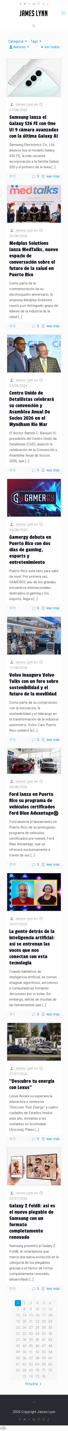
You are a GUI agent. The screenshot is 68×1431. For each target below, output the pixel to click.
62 (24, 1364)
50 (24, 1352)
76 (44, 1376)
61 (18, 1364)
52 (37, 1352)
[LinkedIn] (34, 3)
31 (18, 1334)
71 (44, 1370)
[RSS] (43, 3)
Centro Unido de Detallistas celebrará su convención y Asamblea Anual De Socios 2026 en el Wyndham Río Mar (31, 409)
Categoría (15, 41)
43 (18, 1346)
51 (31, 1352)
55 (18, 1358)
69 (31, 1370)
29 (44, 1327)
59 (44, 1358)
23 (44, 1321)
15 (31, 1315)
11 (44, 1309)
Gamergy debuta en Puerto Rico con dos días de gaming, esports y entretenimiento (30, 549)
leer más (53, 176)
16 (37, 1315)
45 (31, 1346)
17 (44, 1315)
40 (37, 1340)
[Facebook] (20, 3)
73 (24, 1376)
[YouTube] (29, 3)
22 (37, 1321)
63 (31, 1364)
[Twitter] (25, 3)
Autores (19, 47)
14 (24, 1315)
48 (50, 1346)
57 (31, 1358)
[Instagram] (38, 3)
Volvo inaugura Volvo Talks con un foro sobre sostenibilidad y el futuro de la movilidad (33, 684)
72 (50, 1370)
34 (37, 1334)
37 (18, 1340)
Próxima (31, 1384)
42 (50, 1340)
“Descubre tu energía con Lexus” (31, 1084)
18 (50, 1315)
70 (37, 1370)
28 (37, 1327)
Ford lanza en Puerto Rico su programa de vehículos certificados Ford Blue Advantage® (34, 803)
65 (44, 1364)
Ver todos (52, 47)
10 (37, 1309)
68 (24, 1370)
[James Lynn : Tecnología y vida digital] (34, 13)
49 (18, 1352)
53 (44, 1352)
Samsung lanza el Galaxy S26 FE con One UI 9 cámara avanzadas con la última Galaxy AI (33, 126)
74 (31, 1376)
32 (24, 1334)
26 (24, 1327)
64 (37, 1364)
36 (50, 1334)
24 (50, 1321)
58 (37, 1358)
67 (18, 1370)
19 (18, 1321)
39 (31, 1340)
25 (18, 1327)
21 (31, 1321)
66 (50, 1364)
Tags (34, 41)
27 (31, 1327)
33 (31, 1334)
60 (50, 1358)
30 (50, 1327)
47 (44, 1346)
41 (44, 1340)
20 (24, 1321)
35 (44, 1334)
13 (18, 1315)
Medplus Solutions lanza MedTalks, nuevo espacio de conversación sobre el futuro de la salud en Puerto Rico (33, 259)
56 (24, 1358)
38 (24, 1340)
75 (37, 1376)
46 (37, 1346)
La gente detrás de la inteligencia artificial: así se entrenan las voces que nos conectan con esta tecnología (32, 947)
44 (24, 1346)
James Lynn (24, 104)
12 (50, 1309)
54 (50, 1352)
